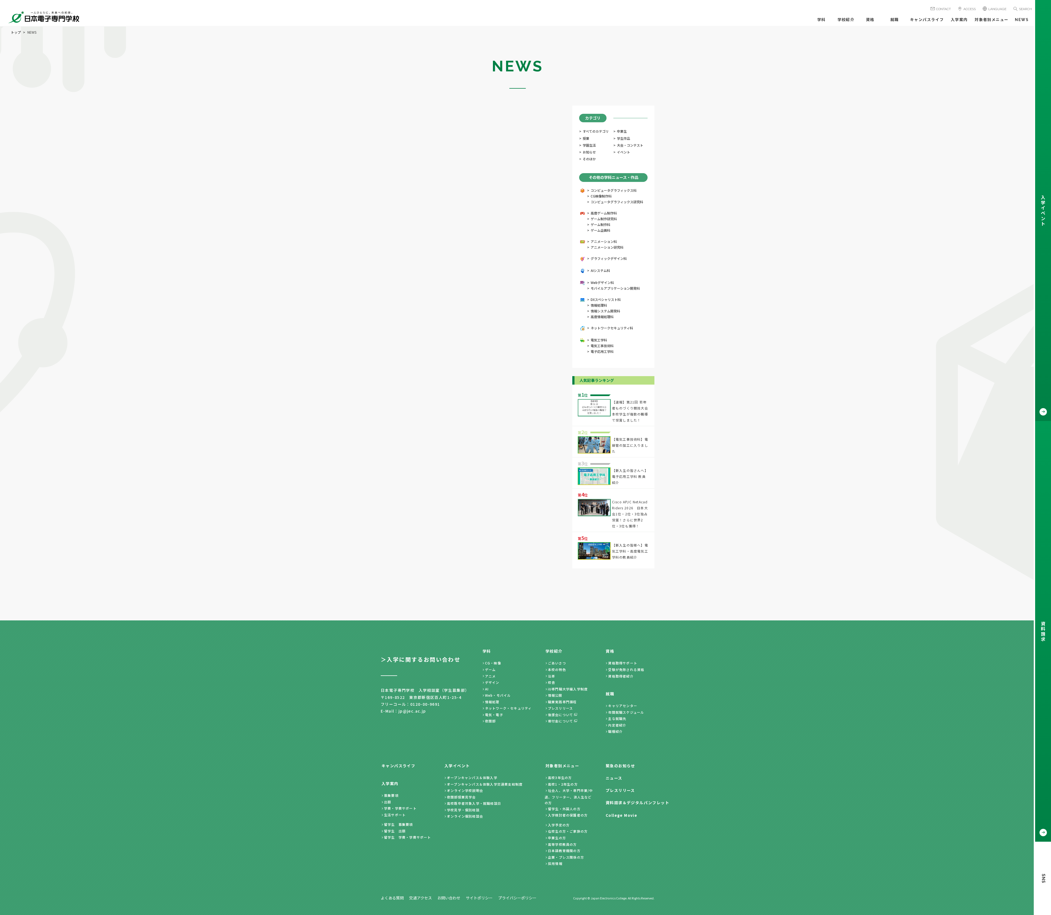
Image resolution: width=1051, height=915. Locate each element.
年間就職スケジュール (626, 712)
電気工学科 (599, 340)
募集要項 (391, 795)
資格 (870, 20)
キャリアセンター (622, 705)
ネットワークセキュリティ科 (612, 328)
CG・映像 (493, 663)
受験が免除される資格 (626, 669)
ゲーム (490, 669)
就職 (894, 20)
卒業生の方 (557, 837)
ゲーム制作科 (600, 224)
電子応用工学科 (602, 351)
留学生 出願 (395, 831)
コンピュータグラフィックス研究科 (617, 201)
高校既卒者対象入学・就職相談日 (474, 803)
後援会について (560, 714)
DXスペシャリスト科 (606, 299)
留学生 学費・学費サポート (407, 837)
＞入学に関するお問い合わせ (420, 659)
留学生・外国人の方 (564, 808)
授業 (586, 138)
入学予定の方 (559, 825)
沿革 (551, 676)
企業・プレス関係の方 (566, 857)
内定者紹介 (617, 725)
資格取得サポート (622, 663)
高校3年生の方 (560, 777)
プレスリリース (560, 708)
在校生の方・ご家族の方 (568, 831)
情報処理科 (599, 305)
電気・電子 (494, 714)
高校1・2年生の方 (563, 784)
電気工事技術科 (602, 345)
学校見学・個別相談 (463, 809)
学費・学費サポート (400, 808)
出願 (387, 802)
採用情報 (555, 863)
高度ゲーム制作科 (604, 213)
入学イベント (457, 765)
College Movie (621, 815)
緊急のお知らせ (620, 765)
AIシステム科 (600, 270)
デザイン (492, 682)
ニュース (614, 778)
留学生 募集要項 (398, 824)
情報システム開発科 (605, 311)
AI (487, 689)
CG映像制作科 (601, 196)
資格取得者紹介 (620, 676)
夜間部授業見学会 (461, 797)
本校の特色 (557, 669)
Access (969, 9)
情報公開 (555, 695)
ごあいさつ (557, 663)
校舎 (551, 682)
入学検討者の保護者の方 (568, 815)
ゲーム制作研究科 (604, 218)
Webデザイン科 (602, 282)
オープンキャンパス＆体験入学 (472, 777)
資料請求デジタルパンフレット (637, 802)
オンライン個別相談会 (465, 816)
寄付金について (560, 721)
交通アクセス (420, 898)
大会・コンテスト (630, 145)
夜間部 (490, 721)
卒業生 (622, 131)
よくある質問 (392, 898)
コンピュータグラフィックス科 (614, 190)
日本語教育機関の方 (564, 850)
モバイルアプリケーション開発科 (615, 288)
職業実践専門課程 (562, 701)
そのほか (589, 158)
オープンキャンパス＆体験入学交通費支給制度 (484, 784)
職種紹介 (615, 731)
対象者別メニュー (991, 20)
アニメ (490, 676)
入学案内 (959, 20)
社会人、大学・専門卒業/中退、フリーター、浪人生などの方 (569, 796)
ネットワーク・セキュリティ (508, 708)
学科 (821, 20)
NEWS (1022, 20)
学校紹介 (846, 20)
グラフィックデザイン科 (609, 258)
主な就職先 (617, 718)
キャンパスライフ (927, 20)
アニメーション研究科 (607, 247)
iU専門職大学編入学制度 (568, 689)
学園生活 (589, 145)
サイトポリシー (479, 898)
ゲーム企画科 (600, 230)
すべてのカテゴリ (596, 131)
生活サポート (395, 814)
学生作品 (623, 138)
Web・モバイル (498, 695)
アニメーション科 (604, 241)
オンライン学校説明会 (465, 790)
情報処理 (492, 701)
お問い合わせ (448, 898)
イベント (623, 152)
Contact (943, 9)
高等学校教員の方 (562, 844)
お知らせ (589, 152)
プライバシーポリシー (517, 898)
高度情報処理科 (602, 316)
